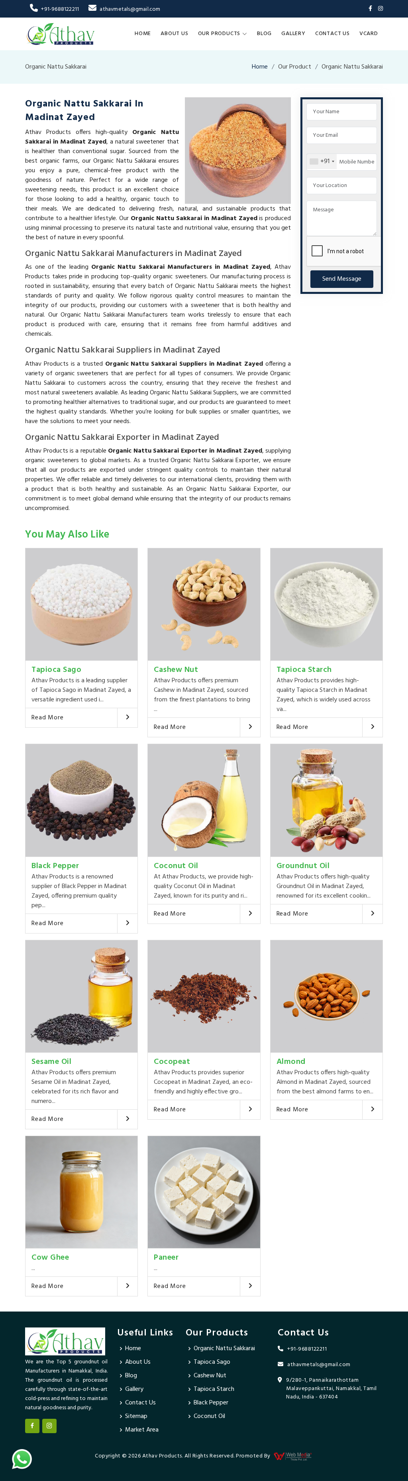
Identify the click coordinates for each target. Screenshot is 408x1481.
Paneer (166, 1258)
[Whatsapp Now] (22, 1459)
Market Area (142, 1430)
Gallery (293, 33)
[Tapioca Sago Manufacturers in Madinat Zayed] (81, 604)
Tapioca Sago (56, 670)
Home (143, 33)
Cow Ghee (50, 1258)
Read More (47, 718)
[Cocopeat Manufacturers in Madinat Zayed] (204, 996)
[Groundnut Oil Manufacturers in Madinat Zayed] (326, 800)
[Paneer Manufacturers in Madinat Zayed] (204, 1192)
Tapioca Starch (304, 670)
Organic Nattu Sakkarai (224, 1348)
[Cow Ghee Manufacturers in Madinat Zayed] (81, 1192)
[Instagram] (380, 9)
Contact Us (332, 33)
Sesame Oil (51, 1062)
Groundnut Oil (303, 866)
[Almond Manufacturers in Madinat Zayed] (326, 996)
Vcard (368, 33)
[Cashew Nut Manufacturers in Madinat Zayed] (204, 604)
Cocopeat (172, 1062)
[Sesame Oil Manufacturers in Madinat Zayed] (81, 996)
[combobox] (322, 161)
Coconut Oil (176, 866)
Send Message (341, 279)
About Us (174, 33)
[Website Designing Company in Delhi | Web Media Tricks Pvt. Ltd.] (293, 1456)
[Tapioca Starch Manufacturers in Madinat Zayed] (326, 604)
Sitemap (136, 1416)
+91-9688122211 (60, 9)
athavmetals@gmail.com (130, 9)
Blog (264, 33)
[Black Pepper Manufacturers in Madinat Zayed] (81, 800)
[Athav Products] (60, 34)
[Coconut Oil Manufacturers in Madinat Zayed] (204, 800)
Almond (291, 1062)
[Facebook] (370, 9)
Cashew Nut (176, 670)
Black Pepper (55, 866)
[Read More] (127, 717)
